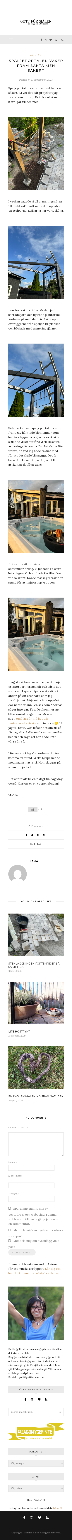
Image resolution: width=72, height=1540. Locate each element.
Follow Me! (58, 1508)
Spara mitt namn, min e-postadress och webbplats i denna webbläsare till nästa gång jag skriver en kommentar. (34, 1216)
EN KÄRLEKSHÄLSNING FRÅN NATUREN (36, 1096)
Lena (37, 843)
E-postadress (15, 1178)
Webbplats (14, 1193)
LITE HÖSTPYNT (19, 1031)
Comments (36, 826)
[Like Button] (32, 809)
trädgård (36, 55)
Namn (12, 1162)
